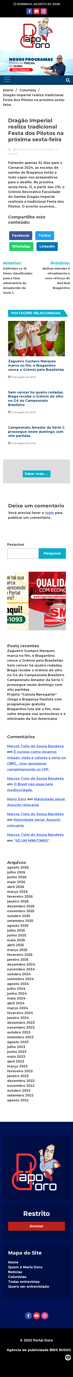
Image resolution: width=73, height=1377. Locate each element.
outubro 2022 (18, 1090)
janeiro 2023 (18, 1076)
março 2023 (17, 1066)
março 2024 (17, 1008)
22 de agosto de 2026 (22, 412)
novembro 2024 (21, 969)
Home (13, 1262)
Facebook (20, 235)
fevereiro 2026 (20, 896)
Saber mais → (36, 474)
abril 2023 (15, 1061)
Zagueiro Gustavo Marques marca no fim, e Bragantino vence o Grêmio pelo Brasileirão (36, 365)
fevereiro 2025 (19, 955)
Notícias (15, 1272)
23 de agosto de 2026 (22, 377)
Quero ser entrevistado (28, 1286)
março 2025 (17, 950)
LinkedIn (47, 246)
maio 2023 (16, 1057)
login (49, 513)
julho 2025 (16, 930)
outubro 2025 (18, 916)
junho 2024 (17, 993)
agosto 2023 (18, 1042)
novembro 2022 (20, 1086)
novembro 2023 (20, 1027)
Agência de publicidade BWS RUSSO (39, 1350)
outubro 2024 (19, 974)
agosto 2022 (18, 1100)
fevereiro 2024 (20, 1013)
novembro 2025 (20, 911)
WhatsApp (21, 246)
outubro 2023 (18, 1032)
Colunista (48, 149)
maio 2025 (16, 940)
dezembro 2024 (21, 964)
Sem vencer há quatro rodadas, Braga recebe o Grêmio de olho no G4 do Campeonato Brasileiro (35, 398)
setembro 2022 (20, 1095)
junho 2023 (16, 1052)
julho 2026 (16, 872)
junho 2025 (16, 935)
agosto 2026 (18, 867)
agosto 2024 (18, 984)
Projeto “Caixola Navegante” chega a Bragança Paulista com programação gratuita (34, 699)
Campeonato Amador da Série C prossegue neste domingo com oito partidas (36, 432)
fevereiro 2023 (20, 1071)
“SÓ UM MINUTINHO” (32, 840)
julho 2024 (16, 989)
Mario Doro (16, 799)
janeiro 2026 (18, 901)
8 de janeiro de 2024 (27, 149)
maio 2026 (16, 882)
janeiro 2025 (17, 960)
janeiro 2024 (18, 1018)
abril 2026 (15, 887)
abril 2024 (16, 1003)
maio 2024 (16, 998)
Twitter (44, 235)
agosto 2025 (17, 926)
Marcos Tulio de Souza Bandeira (35, 746)
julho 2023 (16, 1047)
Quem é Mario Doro (25, 1267)
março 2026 (17, 892)
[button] (36, 601)
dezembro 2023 (21, 1023)
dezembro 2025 (20, 906)
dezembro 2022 (21, 1081)
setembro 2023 (20, 1037)
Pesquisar (15, 544)
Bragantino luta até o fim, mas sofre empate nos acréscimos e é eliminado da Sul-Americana (36, 714)
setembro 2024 (20, 979)
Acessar (36, 1226)
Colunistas (17, 1277)
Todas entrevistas (24, 1282)
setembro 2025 (20, 921)
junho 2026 (17, 877)
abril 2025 (15, 945)
